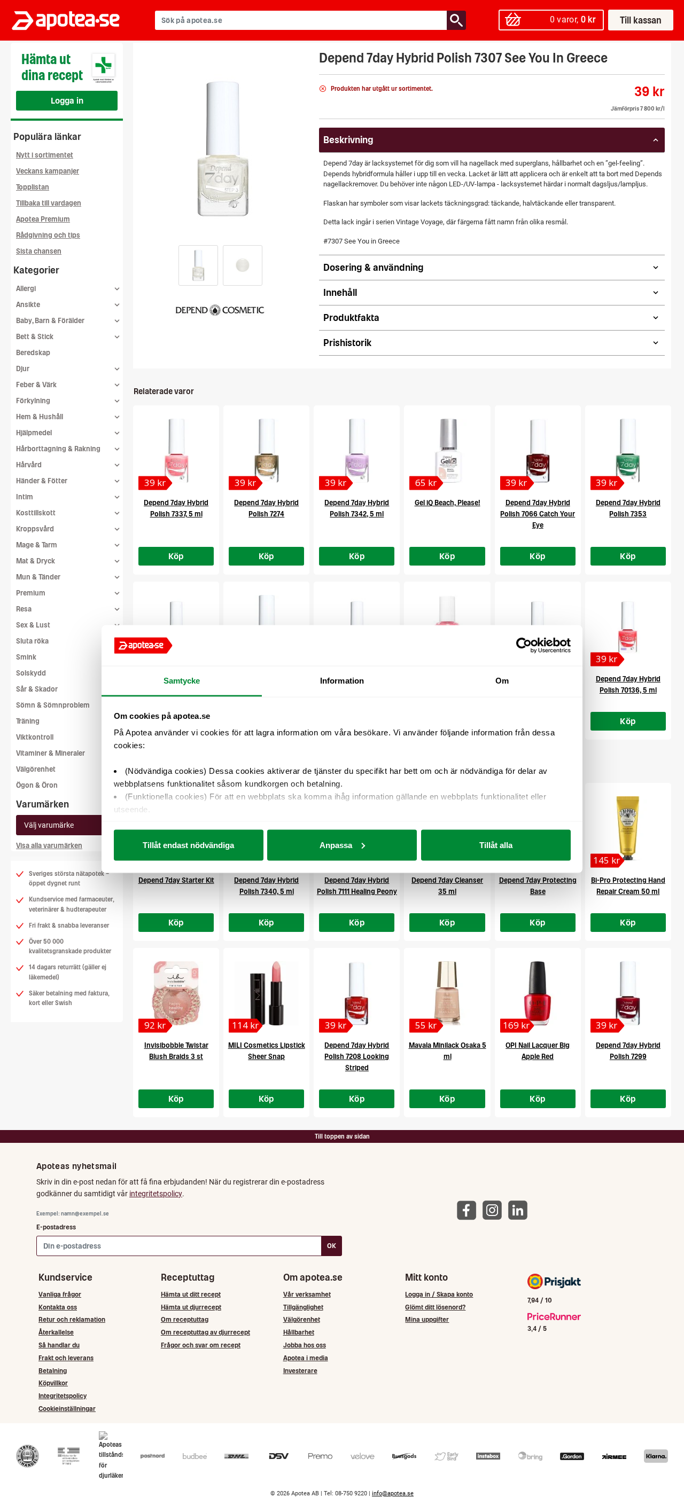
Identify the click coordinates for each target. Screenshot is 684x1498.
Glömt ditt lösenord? (435, 1307)
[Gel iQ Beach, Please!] (447, 451)
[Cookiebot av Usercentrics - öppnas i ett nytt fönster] (524, 646)
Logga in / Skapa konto (439, 1294)
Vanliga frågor (59, 1294)
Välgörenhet (36, 769)
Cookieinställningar (67, 1409)
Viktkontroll (34, 737)
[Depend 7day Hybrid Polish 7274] (266, 451)
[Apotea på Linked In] (520, 1210)
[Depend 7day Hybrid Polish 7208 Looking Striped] (357, 993)
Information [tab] (342, 680)
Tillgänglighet (303, 1307)
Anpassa (336, 844)
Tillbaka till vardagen (48, 203)
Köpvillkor (53, 1383)
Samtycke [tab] (182, 680)
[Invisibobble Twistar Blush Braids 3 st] (176, 993)
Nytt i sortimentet (44, 155)
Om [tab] (502, 680)
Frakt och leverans (66, 1358)
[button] (198, 265)
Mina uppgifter (427, 1319)
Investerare (300, 1371)
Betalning (52, 1371)
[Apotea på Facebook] (469, 1210)
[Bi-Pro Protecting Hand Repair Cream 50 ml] (628, 828)
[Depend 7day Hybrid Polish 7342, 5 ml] (357, 451)
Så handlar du (59, 1345)
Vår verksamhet (307, 1294)
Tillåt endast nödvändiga (188, 844)
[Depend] (220, 308)
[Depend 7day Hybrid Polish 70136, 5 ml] (628, 627)
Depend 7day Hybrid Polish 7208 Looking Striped (356, 1056)
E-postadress (56, 1227)
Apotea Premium (43, 219)
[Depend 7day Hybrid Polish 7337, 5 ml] (176, 451)
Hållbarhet (298, 1332)
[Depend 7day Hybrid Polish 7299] (628, 993)
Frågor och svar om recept (200, 1345)
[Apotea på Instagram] (495, 1210)
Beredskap (33, 352)
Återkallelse (56, 1332)
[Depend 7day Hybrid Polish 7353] (628, 451)
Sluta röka (32, 641)
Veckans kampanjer (47, 171)
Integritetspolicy (62, 1396)
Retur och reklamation (71, 1319)
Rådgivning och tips (48, 235)
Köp (176, 556)
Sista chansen (38, 251)
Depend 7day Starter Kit (176, 880)
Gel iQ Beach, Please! (447, 502)
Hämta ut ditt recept (191, 1294)
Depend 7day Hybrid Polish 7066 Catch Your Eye (537, 514)
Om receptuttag (184, 1319)
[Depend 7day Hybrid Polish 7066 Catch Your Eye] (538, 451)
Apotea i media (305, 1358)
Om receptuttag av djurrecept (205, 1332)
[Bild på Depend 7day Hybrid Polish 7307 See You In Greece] (222, 149)
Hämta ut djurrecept (191, 1307)
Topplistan (32, 187)
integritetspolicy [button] (155, 1193)
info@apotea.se (393, 1493)
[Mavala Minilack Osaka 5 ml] (447, 993)
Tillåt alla (495, 844)
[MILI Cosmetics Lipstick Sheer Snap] (266, 993)
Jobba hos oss (304, 1345)
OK (331, 1246)
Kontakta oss (57, 1307)
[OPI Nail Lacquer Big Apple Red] (538, 993)
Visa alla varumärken (49, 845)
